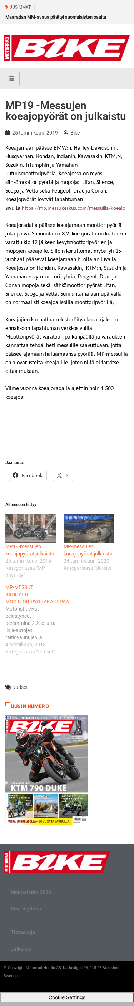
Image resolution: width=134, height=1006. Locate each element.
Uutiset (20, 687)
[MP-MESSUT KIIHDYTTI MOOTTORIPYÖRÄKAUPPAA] (34, 619)
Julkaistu (21, 949)
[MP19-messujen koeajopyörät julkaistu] (30, 528)
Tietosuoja (23, 932)
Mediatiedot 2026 (31, 892)
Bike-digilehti (26, 909)
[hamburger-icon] (12, 79)
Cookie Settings (67, 997)
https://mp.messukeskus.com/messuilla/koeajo (73, 208)
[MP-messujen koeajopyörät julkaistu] (89, 528)
